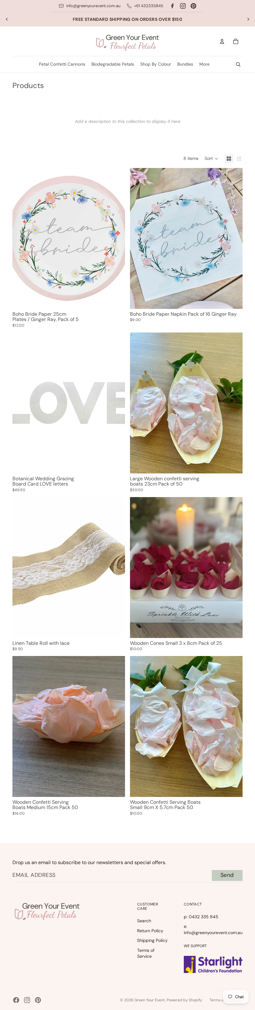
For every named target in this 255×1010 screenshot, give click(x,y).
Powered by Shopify (184, 1000)
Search (144, 921)
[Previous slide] (7, 19)
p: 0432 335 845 (201, 916)
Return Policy (150, 930)
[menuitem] (204, 64)
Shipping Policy (152, 940)
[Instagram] (183, 6)
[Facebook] (172, 6)
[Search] (238, 64)
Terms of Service (146, 953)
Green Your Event (149, 1000)
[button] (211, 158)
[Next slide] (248, 19)
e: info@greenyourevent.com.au (213, 929)
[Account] (222, 41)
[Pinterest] (193, 6)
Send (227, 875)
